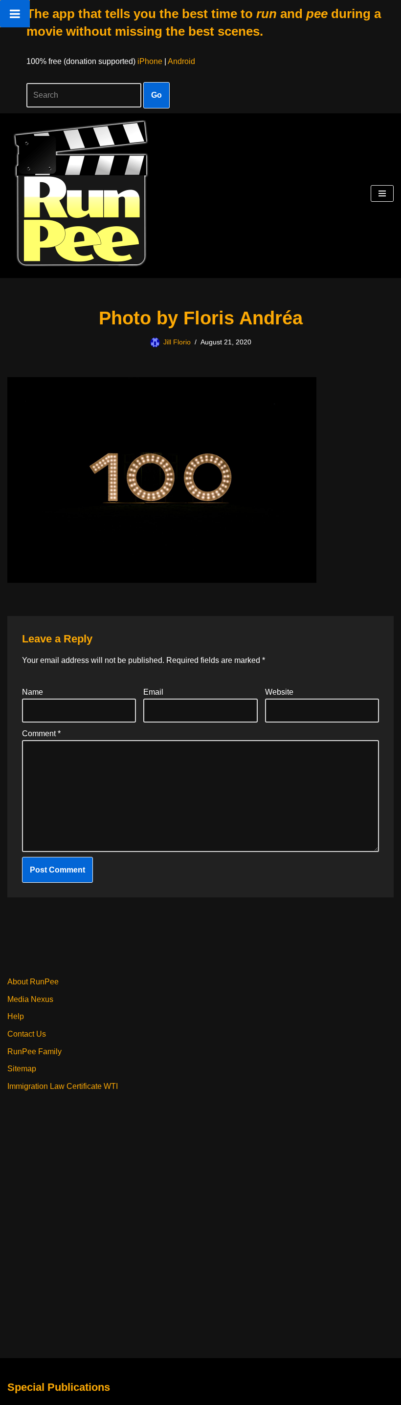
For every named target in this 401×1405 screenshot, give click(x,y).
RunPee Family (34, 1051)
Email (153, 692)
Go (156, 95)
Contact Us (26, 1034)
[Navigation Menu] (382, 193)
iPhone (149, 61)
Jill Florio (177, 342)
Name (32, 692)
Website (279, 692)
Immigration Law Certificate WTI (62, 1086)
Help (15, 1016)
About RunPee (33, 982)
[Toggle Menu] (15, 13)
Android (181, 61)
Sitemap (21, 1068)
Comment (41, 733)
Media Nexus (30, 999)
